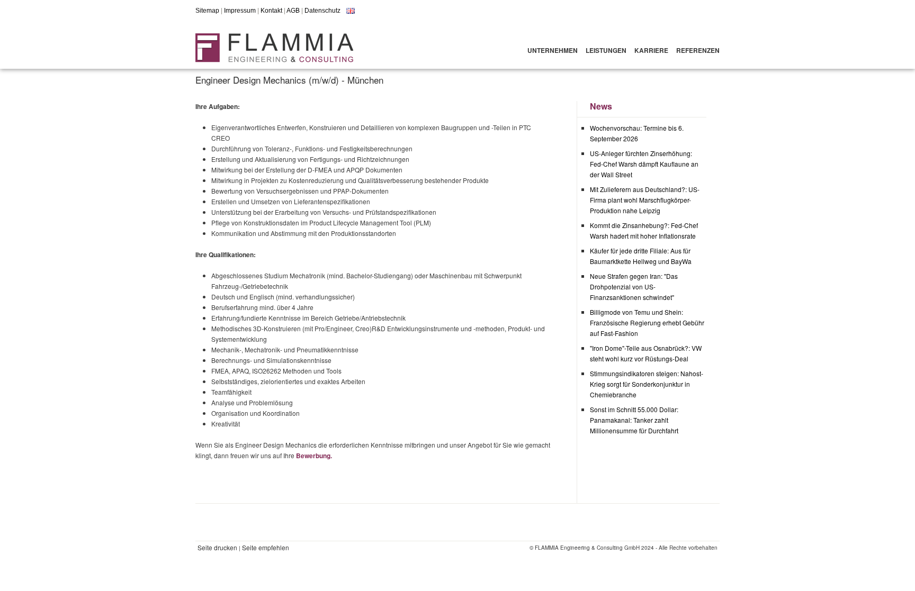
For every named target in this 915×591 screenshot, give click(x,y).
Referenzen (698, 50)
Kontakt (271, 10)
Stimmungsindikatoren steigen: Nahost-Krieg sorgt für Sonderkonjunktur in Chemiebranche (646, 384)
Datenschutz (322, 10)
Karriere (651, 50)
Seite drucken (217, 547)
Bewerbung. (314, 455)
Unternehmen (552, 50)
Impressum (240, 10)
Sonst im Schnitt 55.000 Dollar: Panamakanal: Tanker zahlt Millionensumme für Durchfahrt (634, 420)
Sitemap (207, 10)
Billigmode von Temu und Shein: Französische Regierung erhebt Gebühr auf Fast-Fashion (647, 322)
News (601, 106)
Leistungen (606, 50)
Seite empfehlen (265, 547)
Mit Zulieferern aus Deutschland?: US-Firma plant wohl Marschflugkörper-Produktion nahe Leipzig (644, 200)
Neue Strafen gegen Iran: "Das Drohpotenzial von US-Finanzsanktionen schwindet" (634, 286)
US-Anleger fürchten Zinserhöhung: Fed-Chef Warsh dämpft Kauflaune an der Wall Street (644, 164)
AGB (293, 10)
